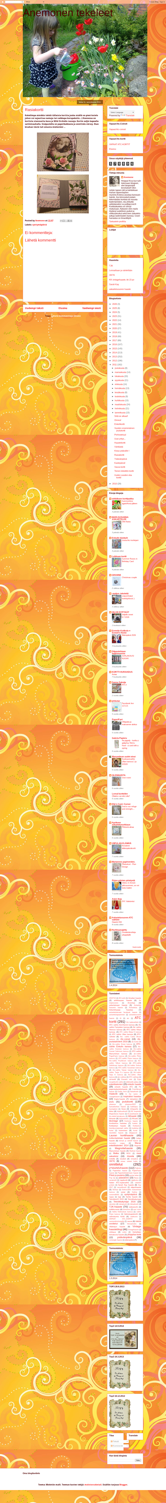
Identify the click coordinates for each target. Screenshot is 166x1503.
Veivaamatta (131, 1224)
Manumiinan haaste (117, 1151)
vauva (129, 1221)
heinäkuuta (120, 388)
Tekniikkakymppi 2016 (124, 1202)
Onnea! (117, 420)
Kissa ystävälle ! (121, 451)
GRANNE (116, 575)
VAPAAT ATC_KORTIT (121, 1219)
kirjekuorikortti (122, 1111)
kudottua (135, 1128)
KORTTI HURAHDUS (122, 672)
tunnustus (126, 1209)
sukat (123, 1192)
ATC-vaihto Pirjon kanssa (128, 1058)
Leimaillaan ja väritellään (120, 270)
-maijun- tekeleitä (120, 593)
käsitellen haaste (116, 1133)
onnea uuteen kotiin (129, 1161)
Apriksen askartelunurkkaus (121, 824)
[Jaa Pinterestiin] (71, 220)
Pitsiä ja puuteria (117, 1175)
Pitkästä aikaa (128, 827)
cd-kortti (112, 1079)
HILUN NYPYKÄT (120, 612)
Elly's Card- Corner (121, 804)
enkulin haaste (134, 1084)
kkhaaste (132, 1116)
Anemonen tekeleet (68, 12)
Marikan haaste (135, 1151)
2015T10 (112, 998)
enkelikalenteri (116, 1084)
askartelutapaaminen (117, 1015)
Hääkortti (113, 1094)
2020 (114, 328)
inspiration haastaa (132, 1096)
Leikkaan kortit (119, 556)
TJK (111, 266)
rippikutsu (135, 1180)
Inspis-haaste (119, 1099)
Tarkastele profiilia (117, 221)
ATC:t (124, 685)
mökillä (112, 1159)
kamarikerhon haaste (117, 1107)
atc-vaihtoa (122, 1077)
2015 (114, 348)
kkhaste (112, 1118)
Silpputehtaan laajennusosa (119, 652)
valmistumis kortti (117, 1216)
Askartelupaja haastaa (121, 1010)
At (120, 1018)
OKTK (112, 275)
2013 (114, 356)
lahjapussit (133, 1133)
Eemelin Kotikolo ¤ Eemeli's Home (121, 632)
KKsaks (135, 1118)
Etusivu (62, 308)
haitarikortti (134, 1092)
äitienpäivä (129, 1240)
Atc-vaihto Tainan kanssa (123, 1070)
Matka (116, 1153)
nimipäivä (134, 1159)
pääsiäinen (124, 1178)
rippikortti (123, 1180)
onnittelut (116, 1164)
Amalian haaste (134, 998)
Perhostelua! (120, 435)
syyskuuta (120, 380)
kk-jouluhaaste (132, 1114)
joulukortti (127, 1101)
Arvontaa (131, 1003)
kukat (111, 1130)
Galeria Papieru (119, 738)
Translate (130, 115)
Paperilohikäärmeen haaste (128, 1173)
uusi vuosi (137, 1209)
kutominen (123, 1130)
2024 (114, 312)
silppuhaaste (136, 1187)
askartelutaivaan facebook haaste (123, 1012)
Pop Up (112, 1178)
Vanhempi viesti (91, 308)
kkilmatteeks (124, 1119)
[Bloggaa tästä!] (63, 220)
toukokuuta (120, 396)
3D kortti (122, 998)
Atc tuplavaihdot (132, 1022)
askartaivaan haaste (118, 1005)
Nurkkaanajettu (119, 930)
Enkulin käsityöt (120, 538)
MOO (128, 1153)
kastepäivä (113, 1109)
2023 (114, 316)
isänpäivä (134, 1099)
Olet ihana (126, 521)
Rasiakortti (119, 455)
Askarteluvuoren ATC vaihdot (122, 919)
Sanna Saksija (119, 682)
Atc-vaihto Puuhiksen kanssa (121, 1061)
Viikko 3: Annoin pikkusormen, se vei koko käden (130, 885)
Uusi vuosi (126, 777)
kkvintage (113, 1121)
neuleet (123, 1159)
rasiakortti (113, 1180)
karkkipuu (134, 1107)
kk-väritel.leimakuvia (117, 1116)
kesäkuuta (120, 392)
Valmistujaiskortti (131, 1214)
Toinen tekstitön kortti (124, 471)
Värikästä (118, 447)
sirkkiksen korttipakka (123, 499)
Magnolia (137, 1146)
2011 (114, 365)
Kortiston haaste (131, 1121)
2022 (114, 320)
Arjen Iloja (117, 899)
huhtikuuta (120, 400)
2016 (114, 344)
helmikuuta (120, 408)
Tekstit (115, 1441)
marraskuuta (121, 372)
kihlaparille (134, 1109)
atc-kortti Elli (136, 1042)
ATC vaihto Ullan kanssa (122, 1034)
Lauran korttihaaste (121, 1135)
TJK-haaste (115, 1206)
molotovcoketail (93, 1484)
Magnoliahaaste (124, 1148)
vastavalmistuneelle (116, 1221)
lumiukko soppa (117, 1143)
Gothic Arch (122, 1092)
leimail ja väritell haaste (128, 1141)
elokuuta (119, 384)
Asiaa (114, 674)
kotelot (134, 1123)
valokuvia (133, 1217)
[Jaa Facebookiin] (68, 220)
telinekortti (123, 1204)
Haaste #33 (117, 922)
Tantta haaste (132, 1197)
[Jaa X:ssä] (66, 220)
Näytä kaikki (137, 947)
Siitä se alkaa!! (121, 416)
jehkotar (116, 701)
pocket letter (134, 1175)
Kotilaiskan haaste (117, 1126)
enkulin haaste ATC (124, 1087)
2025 (114, 308)
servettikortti (121, 1187)
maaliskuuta (120, 404)
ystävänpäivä (124, 1237)
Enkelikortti (119, 424)
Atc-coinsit (125, 1039)
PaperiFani (117, 719)
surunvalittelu (114, 1195)
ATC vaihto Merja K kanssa (130, 1032)
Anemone (128, 177)
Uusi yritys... (120, 439)
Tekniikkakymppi (134, 1199)
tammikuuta (120, 413)
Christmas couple (129, 577)
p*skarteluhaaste (118, 1168)
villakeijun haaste (117, 1227)
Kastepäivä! (119, 463)
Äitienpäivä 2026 (129, 635)
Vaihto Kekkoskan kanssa (122, 1212)
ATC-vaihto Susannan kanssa (129, 1068)
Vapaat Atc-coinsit (117, 129)
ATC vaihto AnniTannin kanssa (122, 1025)
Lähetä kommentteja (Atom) (66, 316)
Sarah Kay (114, 284)
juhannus (112, 1104)
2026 (114, 304)
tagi (119, 1197)
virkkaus (112, 1232)
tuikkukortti (133, 1207)
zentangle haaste (115, 1240)
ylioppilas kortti (134, 1234)
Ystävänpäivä (120, 459)
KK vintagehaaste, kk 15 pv (121, 280)
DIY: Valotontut (128, 901)
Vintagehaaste (133, 1230)
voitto (124, 1232)
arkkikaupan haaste (123, 1000)
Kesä (124, 1109)
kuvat (135, 1130)
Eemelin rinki (126, 1079)
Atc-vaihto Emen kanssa (122, 1044)
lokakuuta (119, 376)
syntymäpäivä (39, 224)
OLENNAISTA (119, 775)
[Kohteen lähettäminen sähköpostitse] (61, 220)
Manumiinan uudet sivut (124, 757)
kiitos (111, 1111)
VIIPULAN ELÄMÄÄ (121, 843)
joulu (111, 1102)
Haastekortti (119, 443)
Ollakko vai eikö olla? (121, 796)
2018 (114, 336)
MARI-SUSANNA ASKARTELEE (120, 518)
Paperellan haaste (120, 1171)
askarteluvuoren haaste (120, 289)
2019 (114, 332)
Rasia (136, 1178)
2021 (114, 324)
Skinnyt (115, 1190)
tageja (111, 1197)
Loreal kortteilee (120, 794)
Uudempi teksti (34, 308)
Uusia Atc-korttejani (130, 540)
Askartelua (133, 1008)
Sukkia (134, 1192)
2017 (114, 340)
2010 (114, 484)
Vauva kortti (119, 467)
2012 (114, 361)
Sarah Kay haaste (126, 1185)
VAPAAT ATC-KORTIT (119, 144)
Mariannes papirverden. (123, 862)
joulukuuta (120, 368)
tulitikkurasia (114, 1209)
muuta (130, 1156)
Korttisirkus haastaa (118, 1123)
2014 (114, 352)
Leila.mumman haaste (119, 1138)
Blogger (123, 1484)
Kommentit (117, 1446)
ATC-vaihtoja (134, 1077)
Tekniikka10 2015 (116, 1199)
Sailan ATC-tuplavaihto (119, 1183)
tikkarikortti (134, 1204)
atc (128, 1018)
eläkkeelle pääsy (132, 1082)
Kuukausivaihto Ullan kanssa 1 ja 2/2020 (129, 761)
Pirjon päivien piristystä (123, 880)
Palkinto (138, 1168)
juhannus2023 (130, 1104)
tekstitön (112, 1204)
